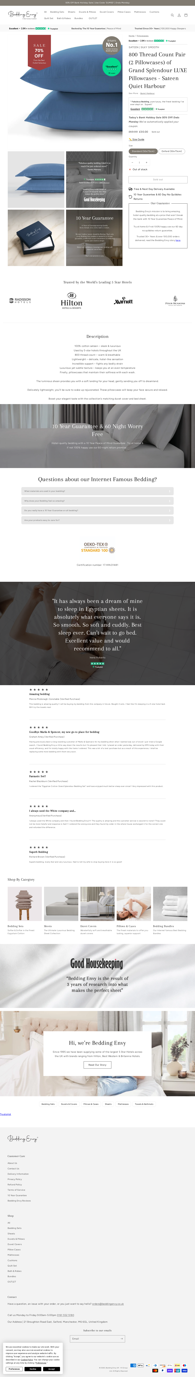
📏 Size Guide (136, 139)
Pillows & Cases (91, 1104)
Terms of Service (16, 1190)
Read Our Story (97, 1065)
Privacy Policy (15, 1179)
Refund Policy (15, 1184)
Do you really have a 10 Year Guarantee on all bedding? (51, 510)
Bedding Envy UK (112, 1368)
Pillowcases (143, 36)
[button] (80, 18)
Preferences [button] (41, 1363)
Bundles (12, 1276)
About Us (12, 1163)
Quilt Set (12, 1265)
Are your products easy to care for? (42, 520)
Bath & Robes (14, 1271)
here (178, 240)
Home (132, 36)
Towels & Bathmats (144, 1104)
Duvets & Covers (69, 1104)
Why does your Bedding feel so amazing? (44, 501)
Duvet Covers (15, 1244)
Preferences (14, 1369)
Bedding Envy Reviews (19, 1200)
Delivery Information (18, 1174)
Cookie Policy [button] (27, 1360)
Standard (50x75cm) (143, 151)
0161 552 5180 (65, 1315)
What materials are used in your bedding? (44, 491)
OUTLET (12, 1281)
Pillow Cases (14, 1249)
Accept (51, 1369)
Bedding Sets (48, 1104)
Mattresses (123, 1104)
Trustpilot (5, 1114)
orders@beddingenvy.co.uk (108, 1303)
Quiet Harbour (147, 93)
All (9, 1223)
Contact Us (13, 1168)
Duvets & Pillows (16, 1239)
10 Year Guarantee (17, 1195)
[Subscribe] (121, 1338)
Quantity (133, 156)
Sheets (108, 1104)
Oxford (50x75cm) (172, 151)
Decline (33, 1369)
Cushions (12, 1260)
